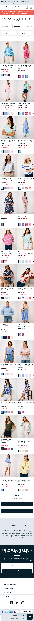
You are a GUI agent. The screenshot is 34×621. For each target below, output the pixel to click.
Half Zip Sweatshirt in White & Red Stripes (26, 289)
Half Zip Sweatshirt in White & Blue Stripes (26, 179)
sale (8, 580)
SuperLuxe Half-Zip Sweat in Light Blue (8, 328)
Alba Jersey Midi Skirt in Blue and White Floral (25, 325)
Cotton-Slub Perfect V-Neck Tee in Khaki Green (7, 439)
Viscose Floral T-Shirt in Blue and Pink (24, 215)
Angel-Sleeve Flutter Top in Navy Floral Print (8, 289)
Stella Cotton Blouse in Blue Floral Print (8, 481)
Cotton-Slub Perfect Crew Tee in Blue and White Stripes (8, 141)
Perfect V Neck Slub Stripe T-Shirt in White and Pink (8, 104)
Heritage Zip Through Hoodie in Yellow (24, 481)
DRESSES (17, 26)
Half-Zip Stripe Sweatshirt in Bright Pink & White (8, 252)
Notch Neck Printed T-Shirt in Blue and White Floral (8, 403)
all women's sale (15, 580)
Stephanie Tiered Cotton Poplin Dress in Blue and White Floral (25, 141)
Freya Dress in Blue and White (7, 215)
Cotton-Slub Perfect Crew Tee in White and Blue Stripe (26, 252)
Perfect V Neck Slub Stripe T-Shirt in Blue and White (8, 365)
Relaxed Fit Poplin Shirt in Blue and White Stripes (8, 179)
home (3, 580)
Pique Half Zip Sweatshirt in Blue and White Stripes (8, 66)
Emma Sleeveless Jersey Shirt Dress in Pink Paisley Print (25, 67)
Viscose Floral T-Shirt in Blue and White (24, 104)
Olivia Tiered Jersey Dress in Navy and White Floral (26, 403)
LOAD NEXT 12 (17, 504)
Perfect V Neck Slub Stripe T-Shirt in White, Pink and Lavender (25, 366)
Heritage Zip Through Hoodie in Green (24, 442)
